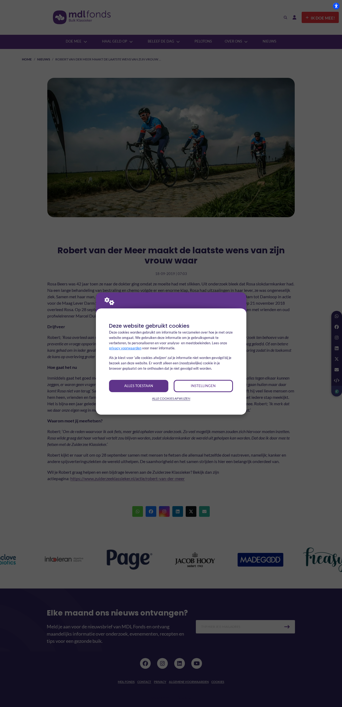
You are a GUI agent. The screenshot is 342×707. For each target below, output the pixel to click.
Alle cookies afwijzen (171, 398)
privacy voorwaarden (125, 348)
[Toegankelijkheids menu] (336, 6)
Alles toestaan (138, 386)
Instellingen (203, 386)
